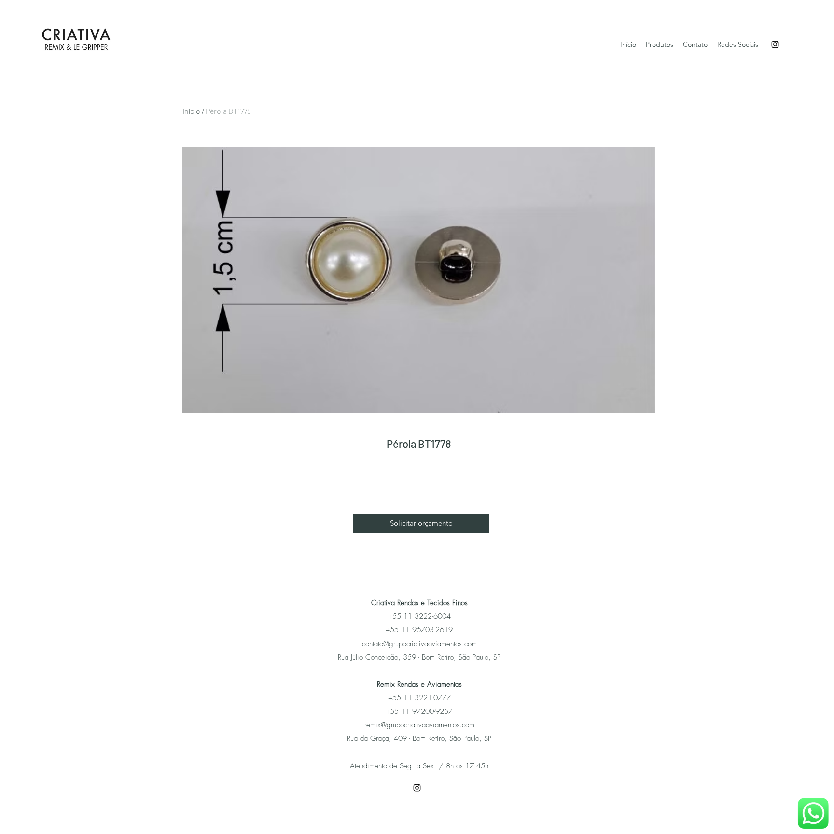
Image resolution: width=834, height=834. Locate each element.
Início (191, 110)
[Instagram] (775, 44)
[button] (421, 523)
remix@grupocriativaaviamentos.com (419, 725)
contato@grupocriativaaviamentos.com (419, 644)
